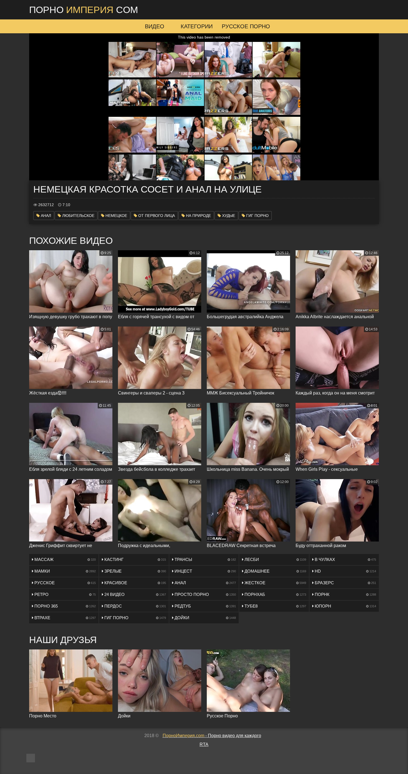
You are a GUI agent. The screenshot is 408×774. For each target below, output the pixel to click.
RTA (204, 744)
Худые (228, 215)
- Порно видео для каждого (212, 735)
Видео (154, 26)
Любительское (77, 215)
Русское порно (246, 26)
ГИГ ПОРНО (257, 215)
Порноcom (83, 9)
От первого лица (156, 215)
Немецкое (115, 215)
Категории (197, 26)
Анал (45, 215)
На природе (198, 215)
